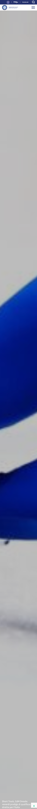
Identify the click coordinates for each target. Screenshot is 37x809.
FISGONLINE (25, 2)
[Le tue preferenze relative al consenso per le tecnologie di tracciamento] (34, 806)
